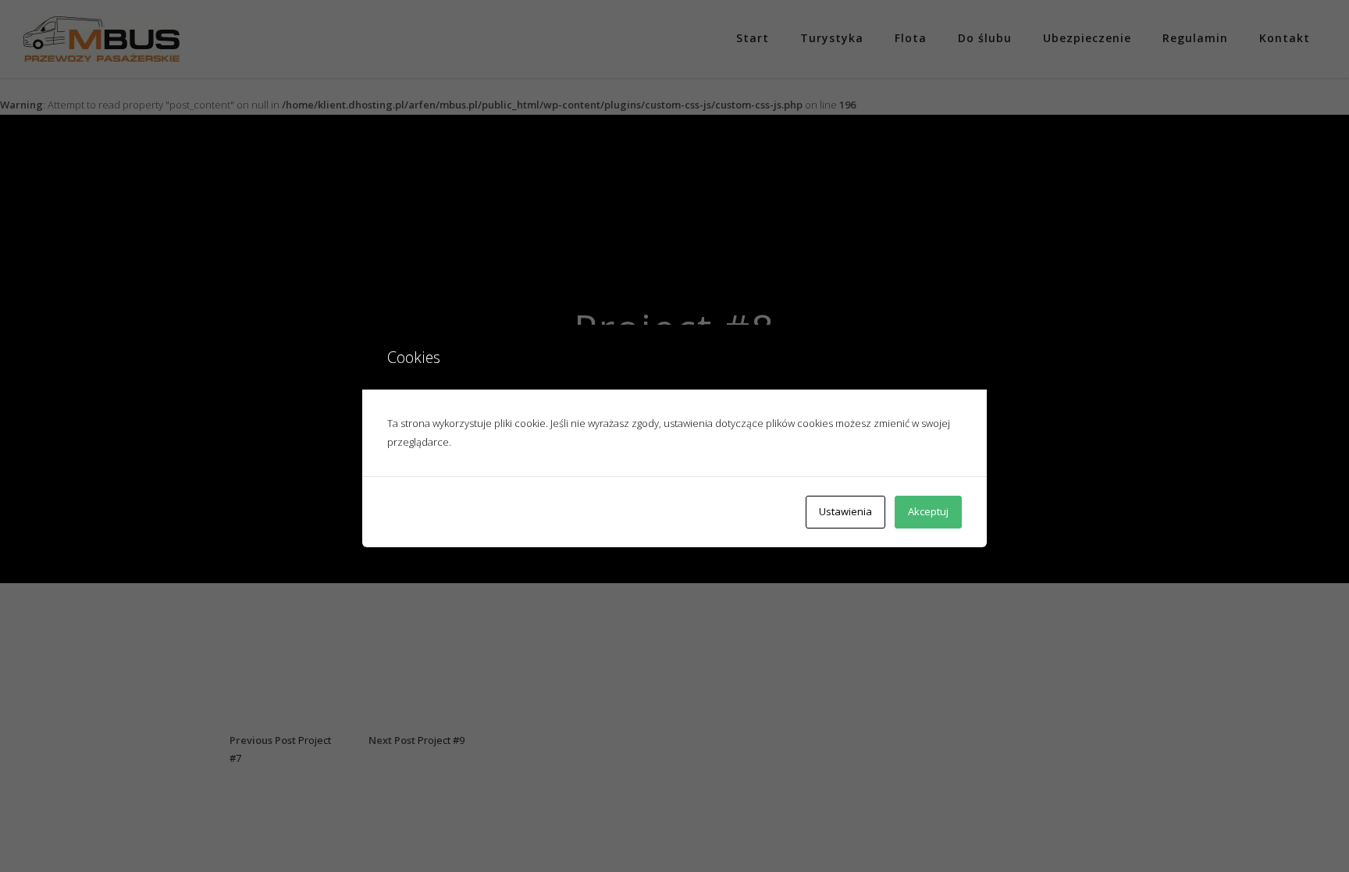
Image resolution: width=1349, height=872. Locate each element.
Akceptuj (928, 511)
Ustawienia (845, 511)
